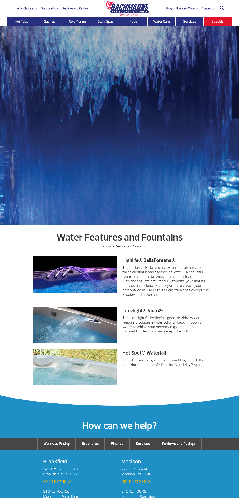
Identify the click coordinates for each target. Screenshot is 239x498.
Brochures (90, 443)
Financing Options (187, 8)
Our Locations (50, 8)
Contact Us (209, 8)
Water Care (161, 21)
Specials (218, 21)
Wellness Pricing (56, 443)
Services (189, 21)
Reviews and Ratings (75, 8)
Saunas (49, 21)
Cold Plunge (77, 21)
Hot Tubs (21, 21)
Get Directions (57, 481)
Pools (134, 21)
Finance (117, 443)
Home (100, 246)
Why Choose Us (27, 8)
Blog (169, 8)
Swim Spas (106, 21)
